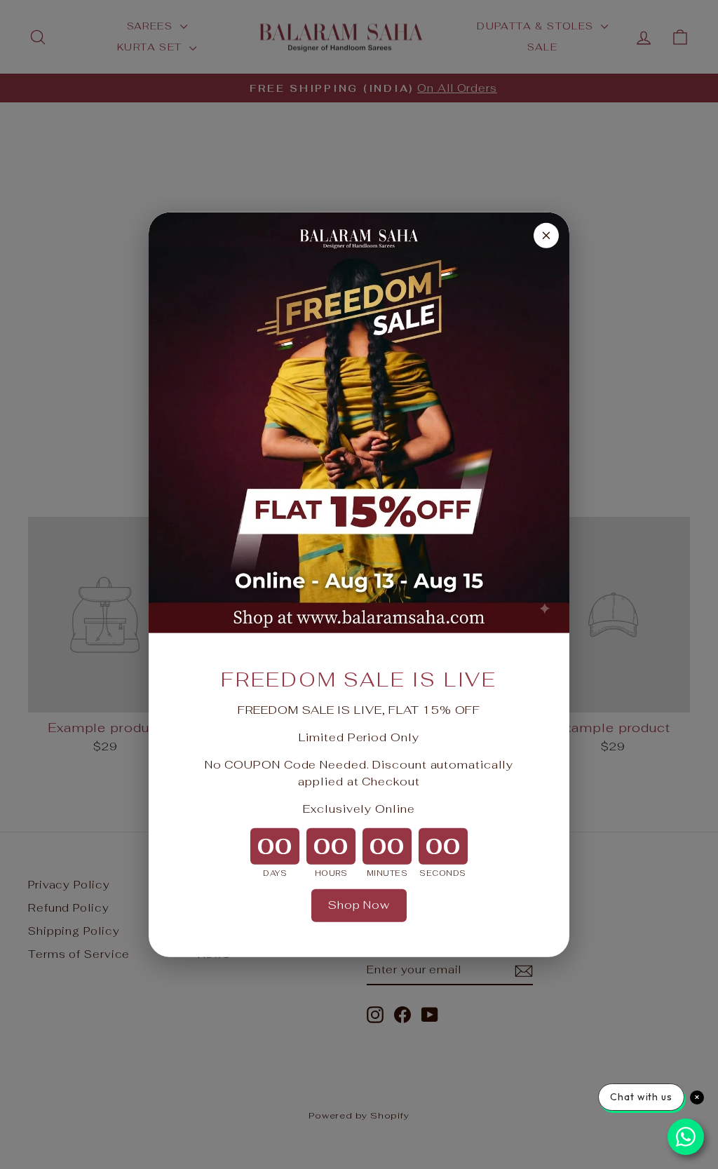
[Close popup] (546, 235)
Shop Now (359, 905)
